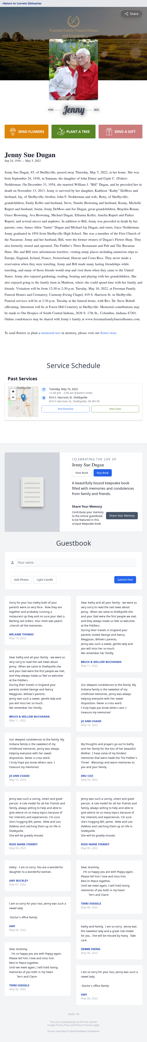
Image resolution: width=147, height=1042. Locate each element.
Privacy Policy (63, 1025)
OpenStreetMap (77, 1031)
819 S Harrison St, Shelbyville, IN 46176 (74, 401)
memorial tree (50, 332)
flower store (108, 332)
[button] (23, 398)
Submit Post (125, 579)
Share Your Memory (122, 515)
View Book (81, 473)
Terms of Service (84, 1025)
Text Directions (66, 408)
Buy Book (103, 473)
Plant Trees (115, 408)
